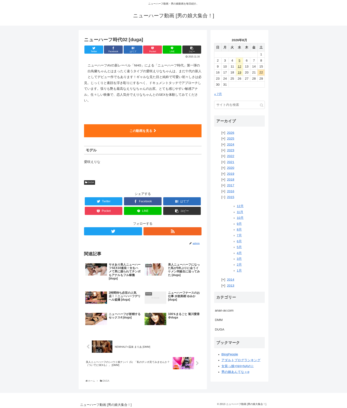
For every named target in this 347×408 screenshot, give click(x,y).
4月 (239, 253)
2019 (230, 174)
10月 (240, 218)
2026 (230, 133)
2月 (239, 264)
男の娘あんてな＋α (235, 372)
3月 (239, 259)
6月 (239, 241)
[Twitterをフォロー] (113, 231)
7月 (239, 235)
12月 (240, 206)
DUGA (90, 182)
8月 (239, 229)
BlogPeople (229, 354)
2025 (230, 138)
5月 (239, 247)
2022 (230, 156)
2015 (230, 197)
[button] (261, 105)
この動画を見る (141, 131)
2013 (230, 285)
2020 (230, 168)
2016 (230, 191)
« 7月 (218, 94)
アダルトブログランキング (240, 360)
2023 (230, 150)
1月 (239, 270)
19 (239, 72)
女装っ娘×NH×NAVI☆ (237, 366)
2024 (230, 144)
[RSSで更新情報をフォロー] (172, 231)
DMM (219, 320)
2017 (230, 185)
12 (239, 66)
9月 (239, 224)
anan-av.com (224, 310)
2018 (230, 179)
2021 (230, 162)
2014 (230, 279)
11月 (240, 212)
